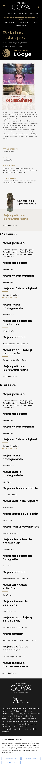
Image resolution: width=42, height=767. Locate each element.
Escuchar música (11, 297)
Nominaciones (23, 22)
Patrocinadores (21, 25)
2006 (10, 13)
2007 (4, 13)
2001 (37, 13)
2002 (32, 13)
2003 (26, 13)
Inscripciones (10, 22)
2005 (15, 13)
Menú (4, 7)
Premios (34, 22)
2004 (21, 13)
